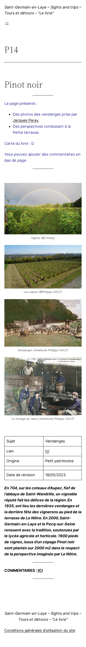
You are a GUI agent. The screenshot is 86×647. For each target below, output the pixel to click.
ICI (40, 570)
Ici (47, 451)
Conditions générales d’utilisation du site (39, 630)
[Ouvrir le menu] (6, 23)
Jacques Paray (25, 120)
